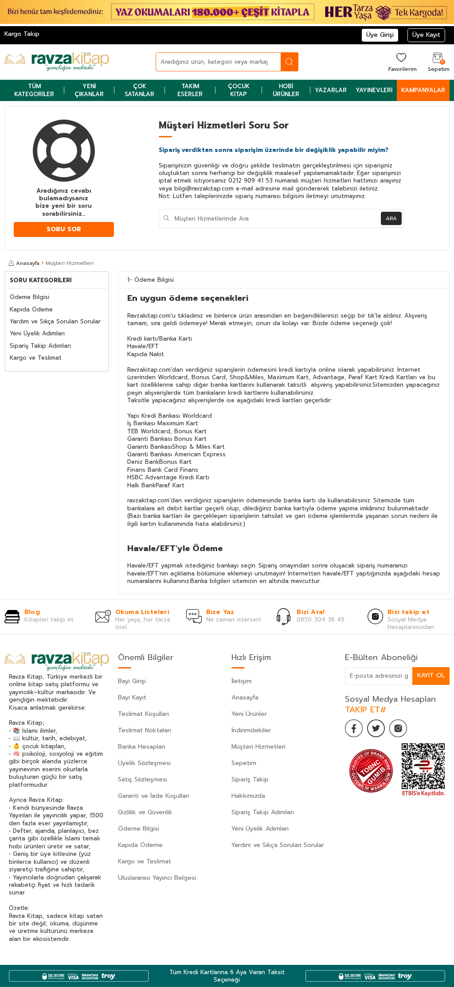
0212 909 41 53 (250, 180)
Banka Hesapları (141, 746)
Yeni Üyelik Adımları (37, 333)
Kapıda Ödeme (31, 309)
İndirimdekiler (251, 730)
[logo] (56, 62)
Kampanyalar (423, 90)
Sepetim (243, 763)
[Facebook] (354, 728)
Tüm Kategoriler (34, 90)
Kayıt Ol (431, 675)
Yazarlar (331, 90)
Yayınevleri (374, 90)
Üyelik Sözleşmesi (144, 763)
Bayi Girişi (132, 681)
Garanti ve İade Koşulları (153, 795)
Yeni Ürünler (249, 714)
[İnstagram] (398, 728)
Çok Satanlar (139, 90)
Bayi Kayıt (132, 697)
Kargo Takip (21, 34)
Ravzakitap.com (149, 369)
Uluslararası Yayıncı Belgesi (157, 877)
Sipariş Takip (250, 779)
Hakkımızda (248, 795)
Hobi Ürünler (286, 90)
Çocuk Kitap (239, 90)
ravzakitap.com (148, 500)
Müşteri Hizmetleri (258, 746)
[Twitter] (376, 728)
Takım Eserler (190, 90)
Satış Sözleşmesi (142, 779)
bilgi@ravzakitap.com (204, 188)
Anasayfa (27, 263)
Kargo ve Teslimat (36, 357)
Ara (391, 218)
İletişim (241, 681)
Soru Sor (64, 229)
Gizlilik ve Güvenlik (145, 812)
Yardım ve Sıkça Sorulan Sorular (55, 321)
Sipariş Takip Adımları (40, 346)
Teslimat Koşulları (143, 714)
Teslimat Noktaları (144, 730)
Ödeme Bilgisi (29, 297)
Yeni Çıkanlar (89, 90)
